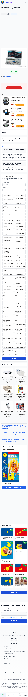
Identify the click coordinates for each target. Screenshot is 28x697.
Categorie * (5, 193)
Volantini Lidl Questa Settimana (11, 648)
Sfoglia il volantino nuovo (14, 87)
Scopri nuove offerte (14, 592)
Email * (4, 187)
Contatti (6, 658)
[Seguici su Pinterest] (16, 638)
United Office (7, 76)
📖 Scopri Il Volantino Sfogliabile (14, 487)
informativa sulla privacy (16, 617)
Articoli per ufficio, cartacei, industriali (15, 80)
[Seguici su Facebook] (11, 638)
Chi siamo (6, 646)
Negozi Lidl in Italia (8, 653)
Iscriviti (14, 621)
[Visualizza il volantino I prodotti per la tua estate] (14, 467)
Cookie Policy (7, 663)
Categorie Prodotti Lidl (9, 656)
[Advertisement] (14, 32)
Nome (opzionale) (6, 182)
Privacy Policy (7, 661)
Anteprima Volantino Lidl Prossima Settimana (14, 651)
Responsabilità (7, 666)
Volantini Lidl (5, 14)
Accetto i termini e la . (12, 617)
